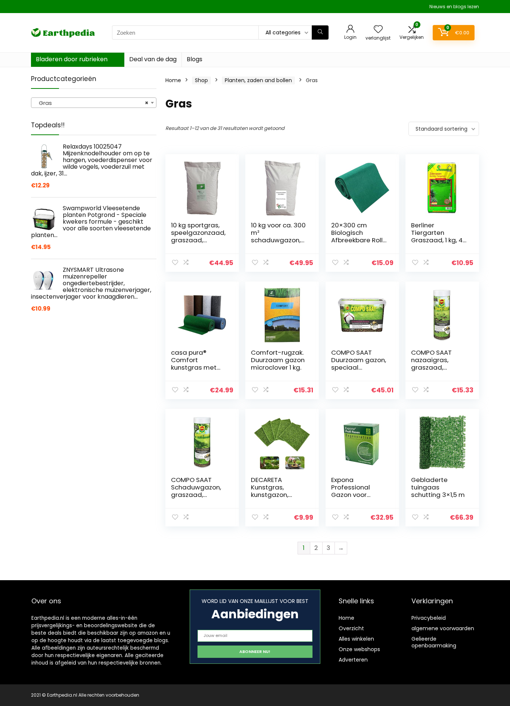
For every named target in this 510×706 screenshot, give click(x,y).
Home (173, 80)
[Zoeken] (320, 32)
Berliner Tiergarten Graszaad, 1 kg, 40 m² (439, 236)
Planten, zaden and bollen (258, 80)
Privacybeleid (428, 618)
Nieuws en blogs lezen (454, 6)
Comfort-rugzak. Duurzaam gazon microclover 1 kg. (278, 360)
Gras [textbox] (91, 103)
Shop (201, 80)
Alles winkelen (356, 639)
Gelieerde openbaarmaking (433, 642)
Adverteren (353, 659)
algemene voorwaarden (442, 628)
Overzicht (351, 628)
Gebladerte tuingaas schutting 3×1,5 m (438, 487)
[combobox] (93, 102)
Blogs (194, 59)
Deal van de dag (153, 59)
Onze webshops (359, 649)
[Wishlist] (378, 30)
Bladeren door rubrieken (72, 59)
